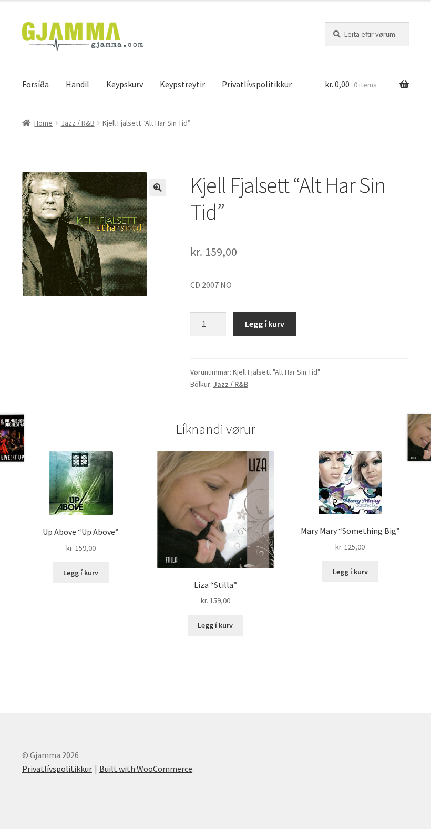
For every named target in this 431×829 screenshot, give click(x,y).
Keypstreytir (182, 84)
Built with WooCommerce (145, 768)
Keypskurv (124, 84)
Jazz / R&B (78, 123)
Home (43, 123)
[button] (157, 187)
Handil (77, 84)
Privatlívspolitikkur (257, 84)
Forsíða (35, 84)
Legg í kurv (264, 323)
